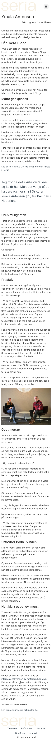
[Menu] (46, 6)
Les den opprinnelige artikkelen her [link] (19, 710)
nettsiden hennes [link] (31, 120)
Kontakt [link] (33, 733)
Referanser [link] (26, 728)
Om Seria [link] (20, 733)
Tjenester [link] (12, 728)
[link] (18, 6)
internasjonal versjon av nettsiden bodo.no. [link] (24, 679)
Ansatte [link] (41, 728)
